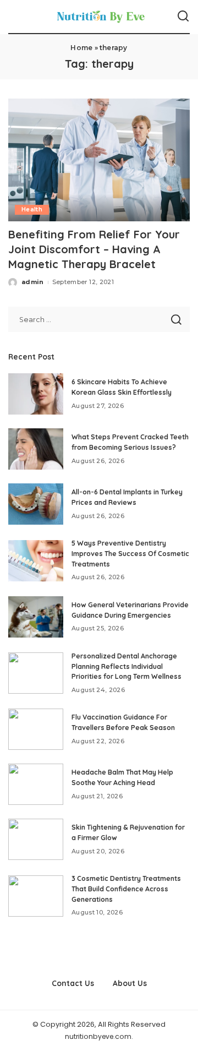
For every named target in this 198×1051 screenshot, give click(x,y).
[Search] (183, 16)
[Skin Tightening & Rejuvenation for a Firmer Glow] (35, 839)
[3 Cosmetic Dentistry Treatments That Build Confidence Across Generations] (35, 896)
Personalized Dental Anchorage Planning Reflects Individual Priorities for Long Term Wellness (127, 666)
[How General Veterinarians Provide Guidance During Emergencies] (35, 617)
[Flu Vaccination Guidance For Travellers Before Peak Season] (35, 729)
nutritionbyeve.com (98, 1036)
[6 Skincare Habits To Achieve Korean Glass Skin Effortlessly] (35, 394)
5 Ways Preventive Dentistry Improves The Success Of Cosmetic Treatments (130, 553)
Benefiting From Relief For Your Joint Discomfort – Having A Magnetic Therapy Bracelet (94, 249)
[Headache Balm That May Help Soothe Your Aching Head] (35, 784)
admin (32, 282)
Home (81, 47)
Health (31, 209)
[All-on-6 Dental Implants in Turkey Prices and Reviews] (35, 504)
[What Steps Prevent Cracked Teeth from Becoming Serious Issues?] (35, 449)
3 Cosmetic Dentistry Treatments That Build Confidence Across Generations (126, 888)
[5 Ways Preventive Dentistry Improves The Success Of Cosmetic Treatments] (35, 560)
